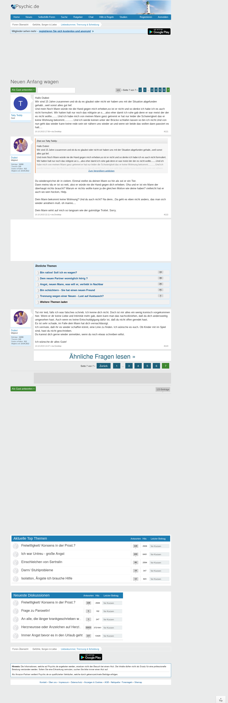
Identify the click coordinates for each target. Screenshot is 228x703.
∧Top (221, 699)
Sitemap (138, 682)
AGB (107, 682)
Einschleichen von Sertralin (41, 561)
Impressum (64, 682)
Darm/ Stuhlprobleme (37, 569)
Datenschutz (76, 682)
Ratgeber (78, 17)
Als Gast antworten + (23, 89)
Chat (91, 17)
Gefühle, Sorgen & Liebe (45, 648)
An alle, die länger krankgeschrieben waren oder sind (61, 618)
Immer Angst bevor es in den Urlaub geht (52, 634)
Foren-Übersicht (20, 648)
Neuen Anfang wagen (35, 81)
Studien (123, 17)
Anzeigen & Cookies (93, 682)
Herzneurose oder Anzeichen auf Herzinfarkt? (55, 626)
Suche (64, 17)
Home (16, 17)
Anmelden (163, 17)
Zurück (104, 366)
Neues (29, 17)
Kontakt (43, 682)
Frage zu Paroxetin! (35, 610)
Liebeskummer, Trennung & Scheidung (80, 648)
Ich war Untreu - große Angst (42, 553)
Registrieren (146, 17)
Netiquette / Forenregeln (121, 682)
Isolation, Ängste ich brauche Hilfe (46, 578)
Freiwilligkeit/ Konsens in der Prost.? (48, 545)
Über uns (53, 682)
